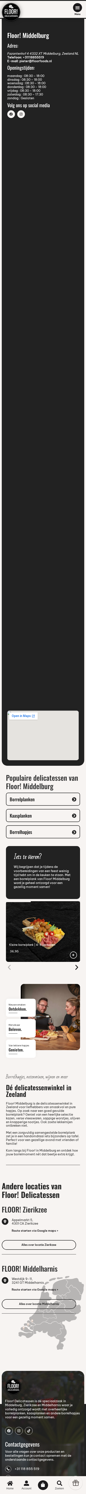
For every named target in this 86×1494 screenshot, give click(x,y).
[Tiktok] (29, 1431)
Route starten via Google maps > (35, 1230)
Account (26, 1488)
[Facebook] (11, 114)
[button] (9, 967)
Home (10, 1488)
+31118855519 (33, 57)
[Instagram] (21, 114)
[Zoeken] (59, 1483)
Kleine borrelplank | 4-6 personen (32, 944)
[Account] (26, 1483)
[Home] (10, 1483)
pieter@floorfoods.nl (35, 61)
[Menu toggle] (77, 7)
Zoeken (59, 1488)
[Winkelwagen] (43, 1485)
